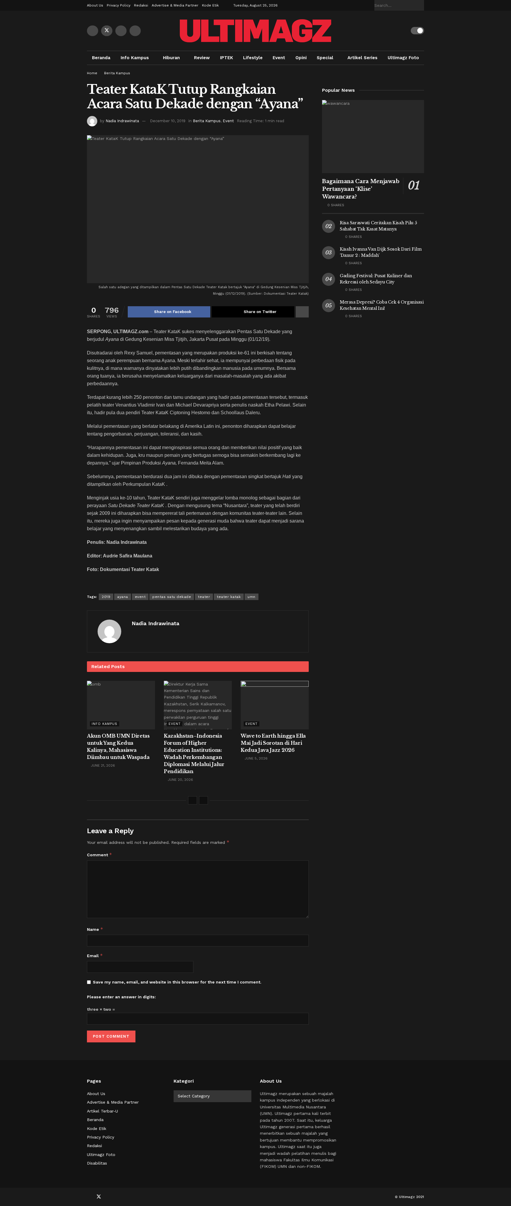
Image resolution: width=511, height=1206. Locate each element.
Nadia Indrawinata (122, 121)
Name (95, 929)
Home (92, 73)
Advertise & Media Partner (175, 5)
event (140, 597)
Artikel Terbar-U (102, 1111)
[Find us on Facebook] (92, 30)
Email (95, 955)
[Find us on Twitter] (106, 30)
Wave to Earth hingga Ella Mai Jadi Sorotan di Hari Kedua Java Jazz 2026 (273, 743)
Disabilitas (97, 1163)
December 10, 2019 (167, 121)
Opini (301, 57)
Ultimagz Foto (403, 57)
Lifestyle (253, 57)
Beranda (101, 57)
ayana (122, 597)
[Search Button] (420, 5)
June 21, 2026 (102, 765)
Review (202, 57)
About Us (95, 5)
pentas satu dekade (171, 597)
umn (252, 597)
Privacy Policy (118, 5)
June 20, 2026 (179, 780)
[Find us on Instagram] (135, 30)
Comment (99, 854)
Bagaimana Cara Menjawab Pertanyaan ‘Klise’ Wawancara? (361, 189)
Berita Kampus (117, 73)
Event (279, 57)
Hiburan (171, 57)
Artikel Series (362, 57)
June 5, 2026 (255, 758)
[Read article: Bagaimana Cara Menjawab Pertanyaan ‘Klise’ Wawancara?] (373, 136)
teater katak (229, 597)
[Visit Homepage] (255, 30)
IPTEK (226, 57)
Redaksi (141, 5)
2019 (106, 597)
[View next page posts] (203, 800)
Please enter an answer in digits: (121, 996)
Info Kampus (135, 57)
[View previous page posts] (192, 800)
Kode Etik (210, 5)
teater (204, 597)
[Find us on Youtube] (121, 30)
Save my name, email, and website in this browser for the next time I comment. (177, 982)
